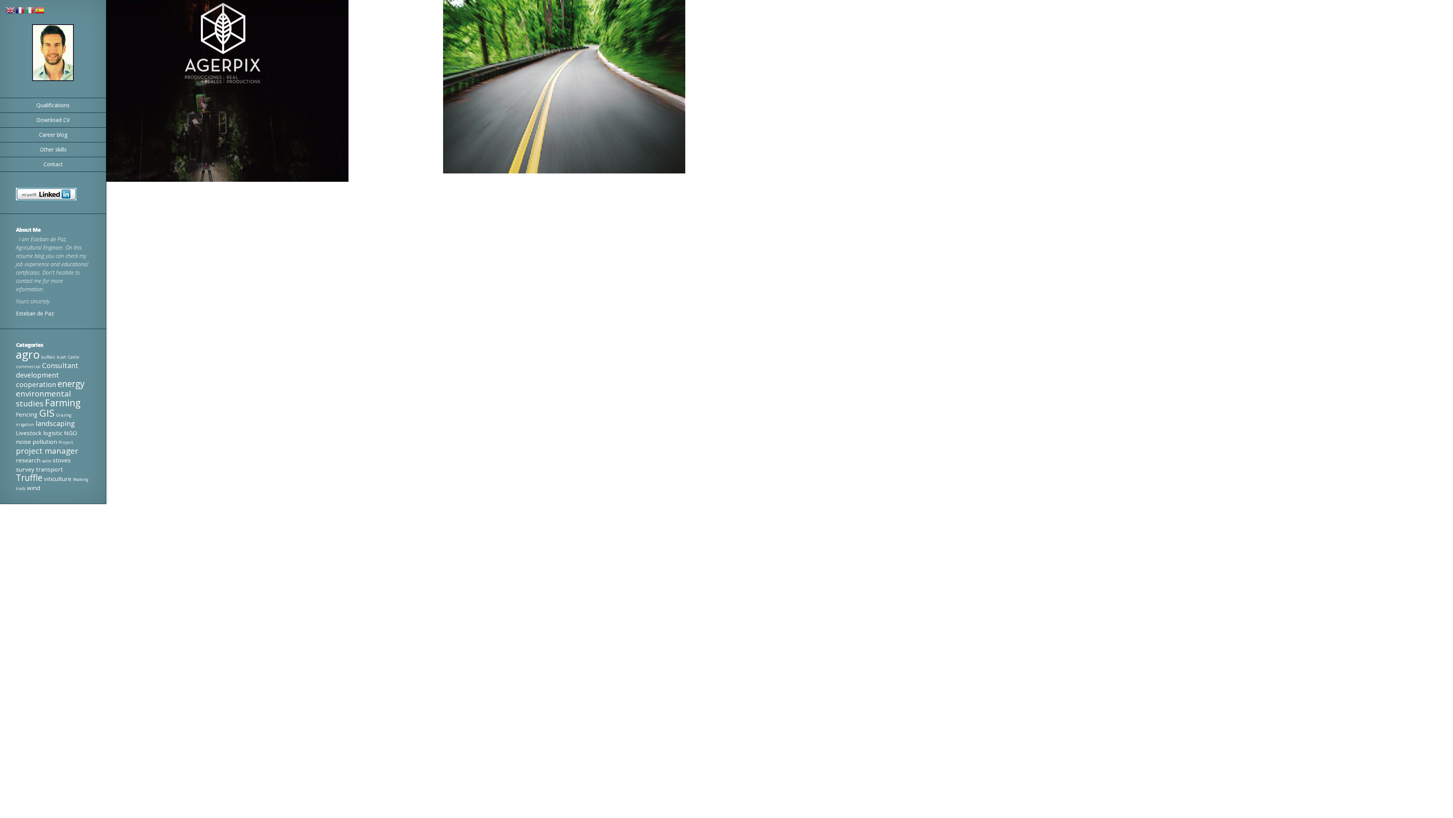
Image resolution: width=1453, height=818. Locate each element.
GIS (46, 413)
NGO (70, 433)
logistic (52, 433)
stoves (62, 460)
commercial (28, 366)
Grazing (63, 415)
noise (23, 441)
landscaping (55, 423)
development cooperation (37, 379)
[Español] (40, 9)
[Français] (20, 9)
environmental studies (43, 398)
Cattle (73, 357)
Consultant (60, 365)
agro (28, 354)
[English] (11, 9)
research (28, 460)
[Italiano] (30, 9)
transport (49, 469)
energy (71, 384)
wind (33, 488)
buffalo (48, 357)
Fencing (26, 414)
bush (61, 357)
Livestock (29, 433)
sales (46, 461)
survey (25, 469)
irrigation (25, 424)
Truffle (29, 478)
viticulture (58, 478)
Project (66, 442)
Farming (63, 403)
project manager (47, 450)
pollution (45, 441)
